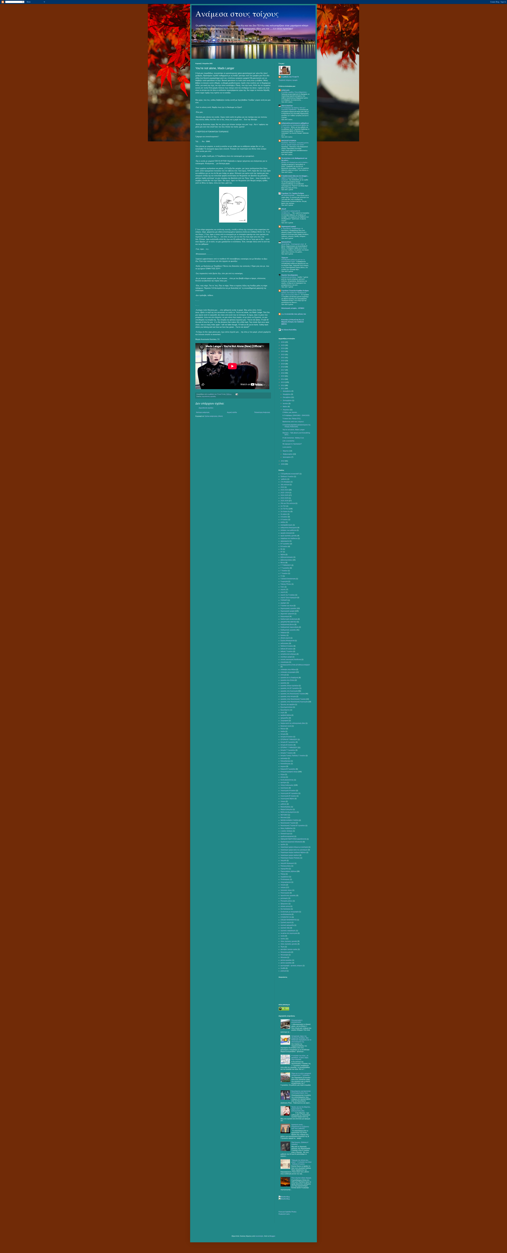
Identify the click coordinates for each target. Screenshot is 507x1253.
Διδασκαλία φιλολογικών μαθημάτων (295, 123)
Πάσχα (283, 874)
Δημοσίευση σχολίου (206, 408)
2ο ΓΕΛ (283, 506)
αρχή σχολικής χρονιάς (289, 536)
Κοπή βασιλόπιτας (287, 780)
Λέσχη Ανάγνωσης (287, 785)
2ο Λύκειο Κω (285, 511)
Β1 (282, 549)
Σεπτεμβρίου (287, 400)
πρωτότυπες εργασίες (209, 396)
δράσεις (283, 635)
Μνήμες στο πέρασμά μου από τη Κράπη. (294, 162)
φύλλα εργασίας (286, 960)
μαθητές (283, 804)
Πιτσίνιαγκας (285, 879)
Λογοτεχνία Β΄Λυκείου (288, 796)
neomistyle (259, 1236)
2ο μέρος (284, 514)
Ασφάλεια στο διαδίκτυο (289, 538)
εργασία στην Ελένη (287, 680)
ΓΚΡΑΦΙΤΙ (284, 600)
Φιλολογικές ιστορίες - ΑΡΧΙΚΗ (292, 308)
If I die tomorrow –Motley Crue (293, 438)
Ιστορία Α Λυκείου (287, 737)
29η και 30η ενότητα (288, 503)
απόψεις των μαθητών (288, 530)
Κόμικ (283, 774)
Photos (293, 1212)
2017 (283, 370)
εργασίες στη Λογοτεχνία (289, 691)
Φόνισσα (284, 957)
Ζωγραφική (284, 721)
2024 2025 (284, 495)
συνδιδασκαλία (286, 914)
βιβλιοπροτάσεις (286, 560)
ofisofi (283, 209)
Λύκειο (283, 801)
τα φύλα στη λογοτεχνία (289, 933)
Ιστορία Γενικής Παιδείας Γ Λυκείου (293, 756)
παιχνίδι (283, 860)
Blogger (272, 1236)
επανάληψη (285, 662)
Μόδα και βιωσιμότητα (288, 812)
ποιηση (283, 885)
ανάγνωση (285, 90)
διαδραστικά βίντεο (287, 624)
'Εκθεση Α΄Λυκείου (287, 476)
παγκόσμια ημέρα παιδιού (290, 855)
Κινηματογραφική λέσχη (289, 772)
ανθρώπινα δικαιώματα (289, 528)
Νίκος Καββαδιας (287, 828)
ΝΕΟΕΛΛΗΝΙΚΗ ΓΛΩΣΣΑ (290, 820)
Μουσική (284, 817)
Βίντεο (283, 563)
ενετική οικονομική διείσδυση (291, 659)
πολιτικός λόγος (286, 890)
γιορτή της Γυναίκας (288, 595)
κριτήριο (284, 782)
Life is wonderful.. (289, 441)
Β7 (282, 552)
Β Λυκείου (284, 546)
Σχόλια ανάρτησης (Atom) (214, 416)
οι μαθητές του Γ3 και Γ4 (290, 77)
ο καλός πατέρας (286, 831)
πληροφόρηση (286, 882)
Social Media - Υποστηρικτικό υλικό (292, 244)
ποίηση (283, 887)
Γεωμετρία (284, 581)
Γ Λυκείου (284, 571)
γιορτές (283, 589)
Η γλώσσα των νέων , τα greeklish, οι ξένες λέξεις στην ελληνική (299, 1057)
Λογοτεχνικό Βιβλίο (287, 799)
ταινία (283, 936)
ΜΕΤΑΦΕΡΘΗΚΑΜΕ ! (288, 195)
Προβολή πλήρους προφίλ (288, 80)
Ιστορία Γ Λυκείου (287, 753)
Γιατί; (282, 587)
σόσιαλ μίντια (285, 906)
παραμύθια (284, 869)
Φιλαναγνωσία (286, 952)
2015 (283, 376)
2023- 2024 (285, 493)
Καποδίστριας (285, 764)
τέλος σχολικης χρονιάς (289, 941)
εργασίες (284, 683)
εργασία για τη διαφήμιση (289, 678)
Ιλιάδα (283, 731)
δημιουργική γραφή (288, 226)
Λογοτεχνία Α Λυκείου (288, 791)
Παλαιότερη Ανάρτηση (262, 412)
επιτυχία (283, 675)
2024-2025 (284, 498)
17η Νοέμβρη (285, 482)
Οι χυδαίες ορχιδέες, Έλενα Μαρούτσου (294, 92)
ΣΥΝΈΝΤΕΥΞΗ (286, 917)
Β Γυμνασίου (285, 544)
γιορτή (283, 592)
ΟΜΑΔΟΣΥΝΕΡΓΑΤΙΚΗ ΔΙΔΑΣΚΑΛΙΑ (293, 839)
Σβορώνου (284, 904)
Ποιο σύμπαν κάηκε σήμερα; (301, 1178)
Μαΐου (285, 407)
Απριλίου (286, 410)
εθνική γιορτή (285, 638)
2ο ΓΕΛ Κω (284, 509)
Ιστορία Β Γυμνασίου (288, 742)
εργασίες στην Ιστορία (288, 696)
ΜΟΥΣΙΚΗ (284, 815)
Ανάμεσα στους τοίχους (237, 13)
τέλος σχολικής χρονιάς (289, 944)
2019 (283, 364)
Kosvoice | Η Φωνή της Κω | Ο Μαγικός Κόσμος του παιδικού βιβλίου (292, 322)
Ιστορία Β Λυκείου (287, 745)
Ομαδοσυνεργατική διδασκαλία (291, 842)
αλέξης (283, 522)
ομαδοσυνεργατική (287, 836)
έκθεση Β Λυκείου (287, 649)
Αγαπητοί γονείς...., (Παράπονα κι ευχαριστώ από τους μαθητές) (300, 1126)
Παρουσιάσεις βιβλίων (288, 871)
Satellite (288, 1212)
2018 (283, 367)
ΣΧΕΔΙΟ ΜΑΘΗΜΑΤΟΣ (289, 920)
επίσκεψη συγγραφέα (288, 672)
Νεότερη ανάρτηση (202, 412)
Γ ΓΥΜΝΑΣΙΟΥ (286, 565)
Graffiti (283, 968)
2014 (283, 379)
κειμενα (283, 766)
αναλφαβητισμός (286, 525)
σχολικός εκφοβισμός (288, 931)
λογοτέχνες (284, 788)
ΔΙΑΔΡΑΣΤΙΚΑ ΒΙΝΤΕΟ (289, 622)
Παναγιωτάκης (286, 866)
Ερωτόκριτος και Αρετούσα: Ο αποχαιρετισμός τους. (301, 1092)
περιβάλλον (285, 877)
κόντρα (283, 777)
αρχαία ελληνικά (286, 533)
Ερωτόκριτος (285, 710)
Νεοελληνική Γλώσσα (288, 823)
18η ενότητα (285, 485)
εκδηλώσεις (285, 643)
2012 (283, 385)
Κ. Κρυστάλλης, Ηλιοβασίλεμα (291, 228)
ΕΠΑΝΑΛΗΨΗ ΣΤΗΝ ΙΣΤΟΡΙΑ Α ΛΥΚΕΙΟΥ (295, 665)
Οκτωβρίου (287, 397)
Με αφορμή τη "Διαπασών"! (292, 444)
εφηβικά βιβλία (286, 715)
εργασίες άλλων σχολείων (289, 686)
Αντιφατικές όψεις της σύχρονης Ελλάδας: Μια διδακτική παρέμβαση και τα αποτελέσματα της (301, 1039)
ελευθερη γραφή (286, 657)
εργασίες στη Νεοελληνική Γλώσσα (293, 694)
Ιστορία (283, 734)
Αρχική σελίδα (232, 412)
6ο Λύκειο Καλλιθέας (289, 330)
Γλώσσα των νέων (287, 606)
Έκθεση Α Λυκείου (287, 646)
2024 (283, 348)
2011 (283, 388)
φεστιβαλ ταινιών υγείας (289, 949)
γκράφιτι (284, 603)
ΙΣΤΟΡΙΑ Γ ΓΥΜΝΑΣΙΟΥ (289, 747)
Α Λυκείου (284, 517)
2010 (283, 461)
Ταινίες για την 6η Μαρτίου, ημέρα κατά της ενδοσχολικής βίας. (301, 1109)
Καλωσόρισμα (285, 761)
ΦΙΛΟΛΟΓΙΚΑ (286, 242)
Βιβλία (283, 554)
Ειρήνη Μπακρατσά (287, 641)
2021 (283, 358)
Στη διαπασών (285, 909)
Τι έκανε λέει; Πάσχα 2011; (292, 419)
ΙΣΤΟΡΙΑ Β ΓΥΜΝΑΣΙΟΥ (289, 739)
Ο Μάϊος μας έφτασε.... (290, 412)
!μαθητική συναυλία (290, 474)
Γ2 (281, 576)
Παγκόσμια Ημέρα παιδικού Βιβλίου (293, 852)
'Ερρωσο (284, 258)
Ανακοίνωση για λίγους (289, 277)
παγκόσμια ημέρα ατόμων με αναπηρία (294, 847)
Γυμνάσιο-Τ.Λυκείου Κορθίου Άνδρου (295, 291)
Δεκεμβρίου (287, 391)
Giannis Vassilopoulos (289, 275)
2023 (283, 351)
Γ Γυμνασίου (285, 568)
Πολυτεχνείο (285, 893)
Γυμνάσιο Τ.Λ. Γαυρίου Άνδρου (292, 193)
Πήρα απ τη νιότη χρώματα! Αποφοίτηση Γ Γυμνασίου (301, 1074)
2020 (283, 361)
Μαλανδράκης (286, 807)
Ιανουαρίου (287, 457)
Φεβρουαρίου (288, 454)
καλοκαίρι (284, 758)
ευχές (282, 712)
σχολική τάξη (285, 928)
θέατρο (283, 729)
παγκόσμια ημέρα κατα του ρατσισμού (294, 850)
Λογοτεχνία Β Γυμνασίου (289, 793)
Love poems (287, 447)
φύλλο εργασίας (286, 963)
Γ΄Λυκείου (284, 573)
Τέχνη (283, 947)
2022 (283, 354)
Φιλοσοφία (284, 955)
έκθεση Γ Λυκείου (287, 651)
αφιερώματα (285, 541)
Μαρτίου (286, 451)
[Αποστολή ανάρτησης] (236, 394)
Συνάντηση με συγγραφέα (290, 912)
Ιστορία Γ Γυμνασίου (288, 750)
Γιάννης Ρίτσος (286, 584)
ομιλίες (283, 844)
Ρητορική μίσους (286, 901)
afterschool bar (287, 106)
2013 (283, 382)
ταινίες (283, 939)
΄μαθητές (284, 479)
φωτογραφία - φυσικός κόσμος (291, 966)
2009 (283, 464)
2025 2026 (284, 501)
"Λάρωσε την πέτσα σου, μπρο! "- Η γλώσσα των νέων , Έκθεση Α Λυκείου (301, 1162)
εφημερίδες (284, 718)
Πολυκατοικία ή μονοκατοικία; (296, 1021)
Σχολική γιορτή (286, 922)
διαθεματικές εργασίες (288, 630)
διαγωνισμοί (285, 616)
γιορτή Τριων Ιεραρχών (289, 598)
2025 (283, 345)
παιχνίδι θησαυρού (287, 863)
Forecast (282, 1212)
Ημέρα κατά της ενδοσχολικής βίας (293, 723)
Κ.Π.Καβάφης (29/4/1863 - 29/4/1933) (296, 415)
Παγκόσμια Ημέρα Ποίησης (290, 858)
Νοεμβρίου (287, 394)
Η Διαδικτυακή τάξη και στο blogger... (294, 176)
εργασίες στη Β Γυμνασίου (290, 688)
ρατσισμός (284, 898)
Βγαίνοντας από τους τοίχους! (293, 422)
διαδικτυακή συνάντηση (289, 619)
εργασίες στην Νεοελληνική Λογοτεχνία (294, 702)
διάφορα (284, 632)
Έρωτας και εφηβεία (288, 704)
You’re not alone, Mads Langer (294, 430)
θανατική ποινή (286, 726)
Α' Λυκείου (284, 519)
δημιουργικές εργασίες (288, 608)
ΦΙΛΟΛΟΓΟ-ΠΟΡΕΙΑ (288, 141)
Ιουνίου (285, 403)
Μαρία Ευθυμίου (286, 809)
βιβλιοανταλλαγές (287, 557)
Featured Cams (284, 1214)
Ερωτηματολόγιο (287, 707)
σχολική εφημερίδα (287, 925)
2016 (283, 373)
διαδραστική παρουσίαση (290, 627)
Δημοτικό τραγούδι (287, 614)
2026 (283, 342)
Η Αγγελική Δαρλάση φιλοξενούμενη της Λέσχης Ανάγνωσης (297, 426)
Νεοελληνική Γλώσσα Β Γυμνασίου (293, 825)
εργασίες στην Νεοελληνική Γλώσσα (293, 699)
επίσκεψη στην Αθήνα (288, 669)
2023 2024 (284, 490)
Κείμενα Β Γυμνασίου (288, 769)
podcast (283, 971)
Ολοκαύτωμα (285, 834)
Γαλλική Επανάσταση (288, 579)
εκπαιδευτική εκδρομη (288, 654)
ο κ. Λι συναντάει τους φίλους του (293, 314)
